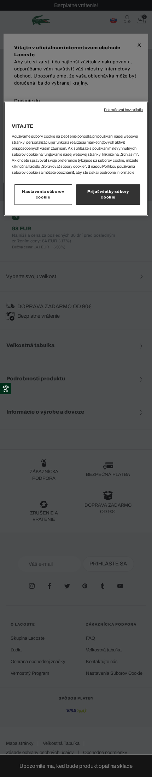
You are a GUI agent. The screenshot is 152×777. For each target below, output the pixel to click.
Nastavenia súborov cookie (43, 194)
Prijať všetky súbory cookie (108, 194)
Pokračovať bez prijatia (123, 110)
